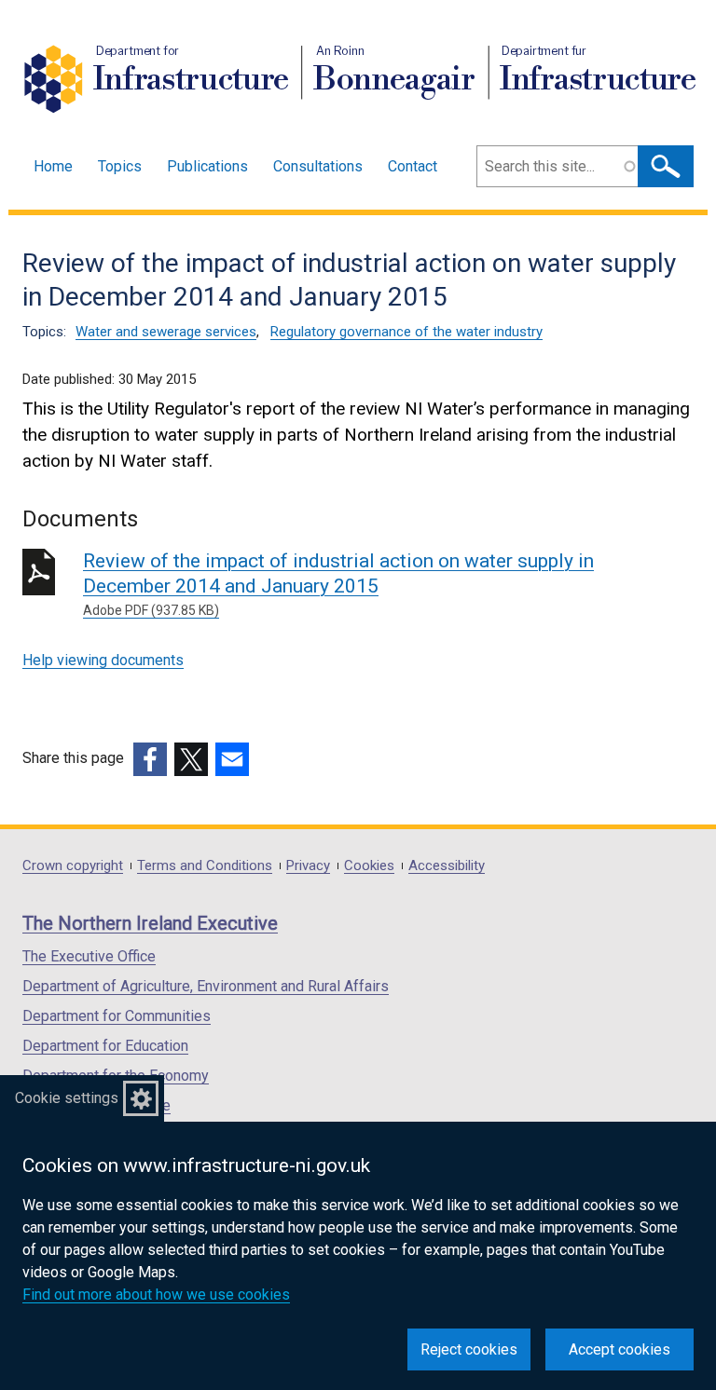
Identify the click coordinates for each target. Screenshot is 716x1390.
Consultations (318, 166)
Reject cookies (468, 1349)
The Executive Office (89, 956)
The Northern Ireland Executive (150, 923)
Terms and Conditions (204, 866)
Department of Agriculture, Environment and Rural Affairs (205, 986)
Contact (412, 166)
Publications (207, 166)
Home (53, 166)
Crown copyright (72, 866)
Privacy (308, 866)
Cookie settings (66, 1098)
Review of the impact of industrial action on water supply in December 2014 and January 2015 (338, 584)
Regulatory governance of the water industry (406, 331)
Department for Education (105, 1046)
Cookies (369, 866)
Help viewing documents (103, 660)
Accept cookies (619, 1349)
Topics (120, 166)
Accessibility (446, 866)
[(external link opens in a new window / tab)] (150, 759)
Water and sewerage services (166, 331)
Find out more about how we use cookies (156, 1294)
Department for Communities (116, 1016)
